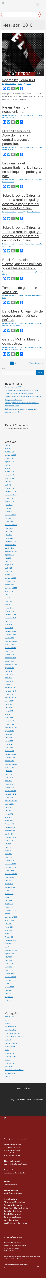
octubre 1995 (9, 897)
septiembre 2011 (10, 837)
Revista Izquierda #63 (18, 80)
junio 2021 (8, 561)
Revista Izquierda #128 (13, 387)
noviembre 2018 (10, 634)
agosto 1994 (9, 920)
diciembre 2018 (10, 631)
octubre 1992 (9, 983)
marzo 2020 (9, 608)
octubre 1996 (9, 890)
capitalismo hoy (10, 1030)
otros (7, 1050)
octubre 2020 (10, 584)
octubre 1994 (9, 914)
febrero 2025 (9, 472)
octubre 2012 (9, 797)
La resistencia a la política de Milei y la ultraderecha (23, 396)
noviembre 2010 (10, 867)
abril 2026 (8, 448)
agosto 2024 (9, 478)
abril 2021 (8, 568)
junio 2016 (8, 671)
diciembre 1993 (10, 940)
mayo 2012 (9, 814)
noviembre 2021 (10, 545)
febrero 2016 (9, 684)
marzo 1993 (9, 970)
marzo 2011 (9, 857)
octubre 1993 (9, 947)
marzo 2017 (9, 651)
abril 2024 (8, 485)
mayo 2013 (9, 777)
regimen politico (10, 1056)
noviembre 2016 (10, 658)
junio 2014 (8, 737)
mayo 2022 (9, 538)
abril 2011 (8, 854)
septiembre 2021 (11, 551)
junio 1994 (8, 924)
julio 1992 (8, 990)
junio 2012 (8, 811)
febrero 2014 (9, 751)
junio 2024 (8, 481)
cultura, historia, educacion (33, 323)
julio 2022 (8, 531)
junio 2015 (8, 707)
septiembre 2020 (11, 588)
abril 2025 (8, 468)
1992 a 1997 (9, 1017)
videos (7, 1076)
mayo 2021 (9, 565)
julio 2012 (8, 807)
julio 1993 (8, 957)
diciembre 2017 (10, 648)
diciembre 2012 (10, 791)
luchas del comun (11, 1043)
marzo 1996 (9, 894)
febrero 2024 (9, 488)
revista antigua (10, 1063)
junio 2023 (8, 505)
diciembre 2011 (10, 827)
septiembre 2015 (11, 698)
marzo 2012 (9, 821)
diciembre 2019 (10, 614)
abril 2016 (8, 678)
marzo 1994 (9, 934)
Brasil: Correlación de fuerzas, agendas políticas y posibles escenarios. (22, 264)
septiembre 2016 (11, 664)
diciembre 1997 (10, 887)
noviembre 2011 (10, 830)
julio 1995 (8, 900)
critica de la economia (31, 244)
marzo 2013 (9, 784)
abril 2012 (8, 817)
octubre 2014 (9, 724)
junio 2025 (8, 465)
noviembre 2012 (10, 794)
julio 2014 (8, 734)
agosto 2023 (9, 501)
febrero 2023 (9, 511)
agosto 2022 (9, 528)
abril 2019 (8, 624)
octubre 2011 (9, 834)
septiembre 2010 (11, 874)
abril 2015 (8, 714)
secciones (8, 1066)
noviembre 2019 (10, 618)
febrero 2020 (9, 611)
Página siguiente (36, 363)
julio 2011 (8, 844)
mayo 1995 (9, 904)
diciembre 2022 (10, 515)
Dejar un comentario (9, 84)
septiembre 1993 (11, 950)
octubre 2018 (9, 638)
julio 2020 (8, 594)
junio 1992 (8, 993)
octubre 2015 (9, 694)
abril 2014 (8, 744)
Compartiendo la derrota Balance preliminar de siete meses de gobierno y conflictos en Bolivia (22, 403)
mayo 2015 (9, 711)
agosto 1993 (9, 953)
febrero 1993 (9, 973)
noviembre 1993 (10, 943)
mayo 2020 (9, 601)
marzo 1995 (9, 907)
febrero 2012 (9, 824)
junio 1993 (8, 960)
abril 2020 (8, 604)
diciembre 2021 (10, 541)
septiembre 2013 (11, 764)
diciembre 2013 (10, 754)
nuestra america (29, 272)
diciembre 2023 (10, 491)
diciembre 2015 (10, 688)
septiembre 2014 (11, 727)
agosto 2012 (9, 804)
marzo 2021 (9, 571)
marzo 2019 (9, 628)
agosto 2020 (9, 591)
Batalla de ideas (10, 1026)
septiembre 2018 (11, 641)
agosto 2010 (9, 877)
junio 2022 (8, 535)
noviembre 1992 (10, 980)
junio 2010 (8, 880)
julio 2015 (8, 704)
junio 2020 (8, 598)
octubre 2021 (9, 548)
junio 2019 (8, 621)
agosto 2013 (9, 767)
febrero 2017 (9, 654)
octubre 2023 (10, 498)
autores (7, 1023)
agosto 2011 (9, 840)
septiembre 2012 (11, 801)
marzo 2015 (9, 717)
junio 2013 (8, 774)
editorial (8, 1040)
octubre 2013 (9, 761)
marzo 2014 (9, 747)
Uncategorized (10, 1073)
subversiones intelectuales (14, 1070)
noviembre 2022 (10, 518)
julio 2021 (8, 558)
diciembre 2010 (10, 864)
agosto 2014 (9, 731)
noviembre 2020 (10, 581)
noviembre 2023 (10, 495)
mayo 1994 (9, 927)
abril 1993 (8, 967)
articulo (20, 115)
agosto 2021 (9, 555)
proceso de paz (29, 115)
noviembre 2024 (10, 475)
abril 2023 (8, 508)
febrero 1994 (9, 937)
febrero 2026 (9, 452)
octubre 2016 (9, 661)
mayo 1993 (9, 963)
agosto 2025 (9, 461)
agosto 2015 (9, 701)
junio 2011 (8, 847)
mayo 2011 (9, 850)
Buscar (4, 369)
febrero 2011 (9, 860)
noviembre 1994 (10, 910)
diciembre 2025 (10, 455)
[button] (37, 4)
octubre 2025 (9, 458)
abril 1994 (8, 930)
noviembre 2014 (10, 721)
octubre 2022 (9, 521)
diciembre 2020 (10, 578)
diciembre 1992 (10, 977)
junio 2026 (8, 445)
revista (20, 84)
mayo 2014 (9, 741)
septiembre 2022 (11, 525)
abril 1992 (8, 1000)
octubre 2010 (9, 870)
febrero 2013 (9, 787)
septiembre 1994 (11, 917)
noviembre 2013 (10, 757)
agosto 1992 (9, 987)
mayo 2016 (9, 674)
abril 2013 (8, 781)
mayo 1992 (9, 997)
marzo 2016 (9, 681)
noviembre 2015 (10, 691)
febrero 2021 (9, 575)
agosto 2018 (9, 644)
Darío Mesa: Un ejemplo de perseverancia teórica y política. (22, 315)
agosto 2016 (9, 668)
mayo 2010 (9, 884)
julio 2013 (8, 771)
